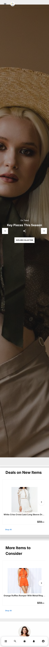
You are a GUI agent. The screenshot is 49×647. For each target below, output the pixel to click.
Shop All (8, 529)
